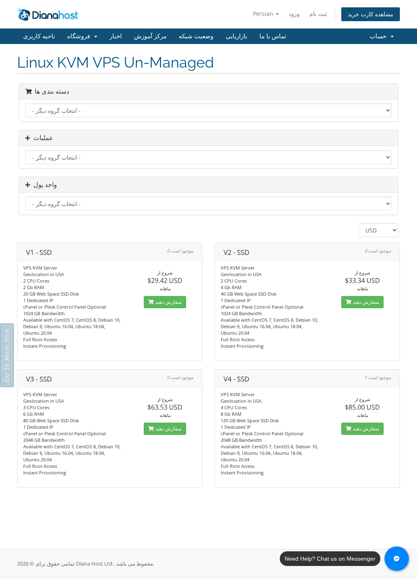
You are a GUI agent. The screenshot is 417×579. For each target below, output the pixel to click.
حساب (380, 36)
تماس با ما (272, 36)
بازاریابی (236, 36)
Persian (264, 14)
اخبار (116, 36)
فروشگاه (80, 36)
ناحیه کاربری (39, 36)
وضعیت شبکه (196, 36)
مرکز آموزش (150, 36)
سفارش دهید (168, 301)
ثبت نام (318, 14)
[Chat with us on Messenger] (396, 558)
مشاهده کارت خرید (370, 14)
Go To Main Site (7, 355)
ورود (294, 14)
